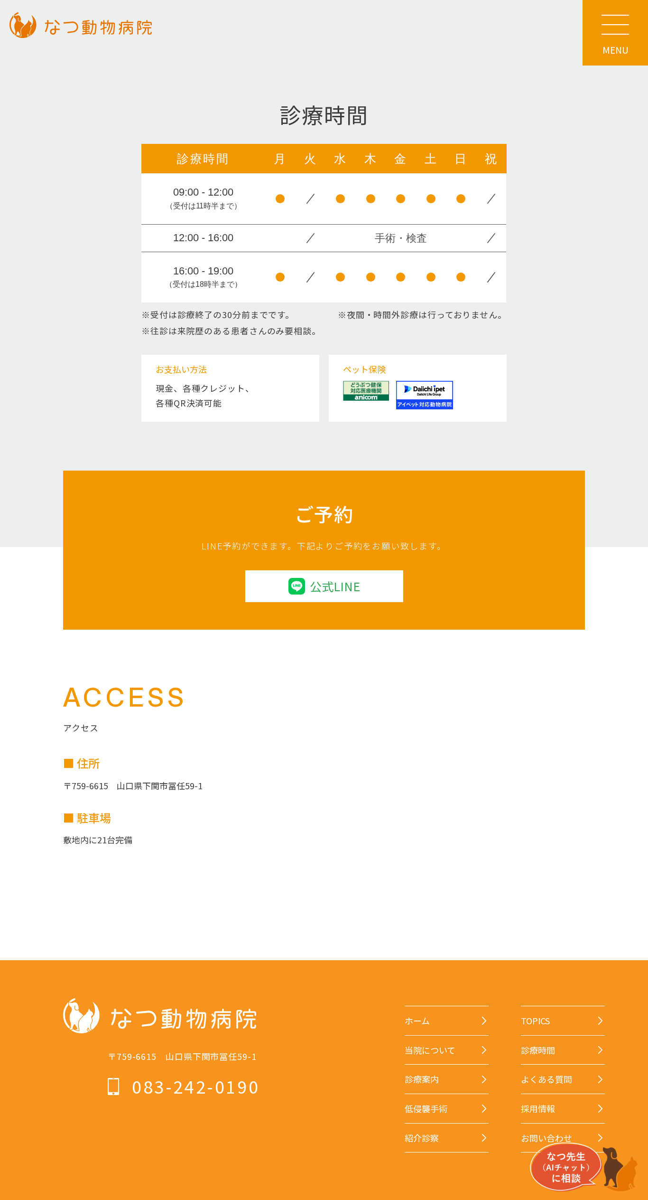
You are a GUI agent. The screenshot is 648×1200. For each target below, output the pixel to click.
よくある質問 (546, 1079)
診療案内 (422, 1079)
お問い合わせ (546, 1138)
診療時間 (538, 1050)
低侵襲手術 (426, 1109)
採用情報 (538, 1109)
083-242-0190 (195, 1086)
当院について (430, 1050)
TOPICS (535, 1021)
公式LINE (335, 586)
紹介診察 (422, 1138)
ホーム (417, 1021)
